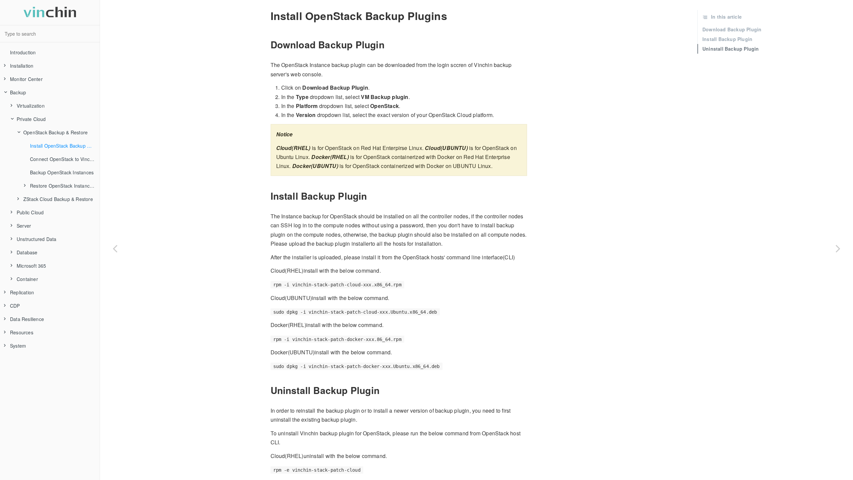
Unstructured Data (36, 239)
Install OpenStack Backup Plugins (65, 145)
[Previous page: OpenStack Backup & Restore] (115, 248)
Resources (21, 332)
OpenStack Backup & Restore (55, 132)
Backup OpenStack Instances (62, 172)
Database (27, 252)
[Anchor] (266, 45)
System (18, 345)
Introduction (23, 52)
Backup (18, 92)
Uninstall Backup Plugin (730, 48)
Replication (22, 292)
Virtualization (31, 105)
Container (27, 279)
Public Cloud (30, 212)
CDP (15, 305)
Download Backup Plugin (731, 29)
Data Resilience (27, 319)
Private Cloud (31, 119)
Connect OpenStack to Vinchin (63, 159)
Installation (21, 65)
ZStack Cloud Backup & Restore (58, 199)
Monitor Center (26, 79)
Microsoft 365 (31, 265)
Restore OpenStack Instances (62, 185)
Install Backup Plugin (727, 39)
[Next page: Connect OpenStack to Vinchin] (838, 248)
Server (24, 225)
